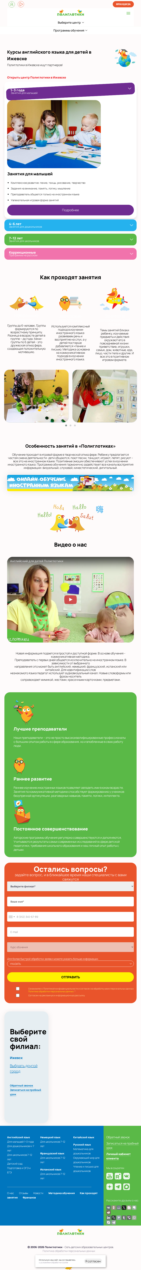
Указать (15, 963)
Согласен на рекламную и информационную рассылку (56, 995)
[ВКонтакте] (108, 1207)
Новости (38, 1193)
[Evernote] (134, 1207)
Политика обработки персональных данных (69, 1251)
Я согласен (93, 1261)
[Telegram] (113, 1222)
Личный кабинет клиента (118, 1156)
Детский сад (14, 1163)
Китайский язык (83, 1137)
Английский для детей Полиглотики (36, 561)
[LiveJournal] (113, 1217)
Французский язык (52, 1153)
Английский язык (18, 1137)
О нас (10, 1193)
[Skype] (108, 1222)
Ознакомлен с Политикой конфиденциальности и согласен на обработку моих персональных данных (81, 990)
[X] (124, 1207)
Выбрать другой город (23, 1068)
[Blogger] (129, 1207)
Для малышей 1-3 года (20, 1141)
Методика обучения (61, 1193)
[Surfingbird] (119, 1217)
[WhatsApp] (134, 1217)
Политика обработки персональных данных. (51, 991)
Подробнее (70, 210)
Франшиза (123, 4)
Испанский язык (50, 1169)
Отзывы (23, 1193)
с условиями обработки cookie (53, 1262)
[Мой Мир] (119, 1207)
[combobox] (11, 916)
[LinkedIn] (108, 1217)
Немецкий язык (50, 1137)
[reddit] (108, 1212)
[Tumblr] (124, 1217)
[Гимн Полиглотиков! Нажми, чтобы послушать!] (21, 4)
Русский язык (82, 1144)
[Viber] (129, 1217)
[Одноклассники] (113, 1207)
